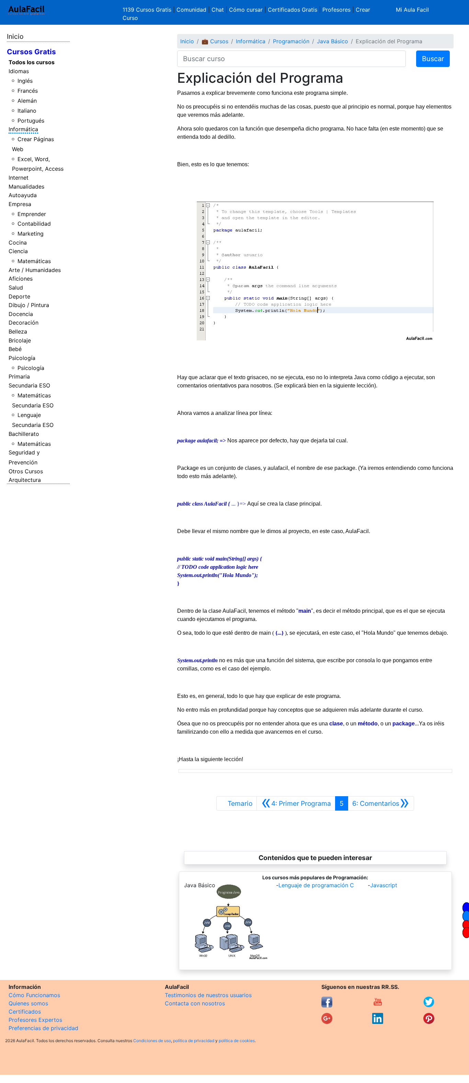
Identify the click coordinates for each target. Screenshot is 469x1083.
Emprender (32, 214)
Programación (291, 41)
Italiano (27, 110)
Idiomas (19, 71)
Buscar (433, 59)
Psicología (22, 357)
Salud (16, 287)
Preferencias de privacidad (43, 1028)
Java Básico (332, 41)
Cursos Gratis (31, 51)
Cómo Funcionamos (34, 995)
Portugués (31, 120)
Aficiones (21, 278)
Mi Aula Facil (412, 9)
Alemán (27, 100)
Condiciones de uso (152, 1040)
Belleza (18, 331)
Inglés (25, 80)
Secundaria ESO (29, 385)
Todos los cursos (32, 62)
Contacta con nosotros (195, 1003)
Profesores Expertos (35, 1019)
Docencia (21, 314)
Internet (18, 177)
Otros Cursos (26, 471)
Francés (28, 90)
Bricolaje (20, 340)
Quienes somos (28, 1003)
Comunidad (191, 9)
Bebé (15, 349)
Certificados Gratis (292, 9)
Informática (23, 129)
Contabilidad (34, 223)
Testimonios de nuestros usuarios (208, 995)
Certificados (25, 1011)
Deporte (19, 296)
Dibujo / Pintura (29, 305)
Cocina (18, 242)
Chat (217, 9)
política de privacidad (193, 1040)
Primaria (19, 376)
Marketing (31, 233)
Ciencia (18, 251)
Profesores (336, 9)
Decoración (23, 322)
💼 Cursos (215, 41)
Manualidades (26, 186)
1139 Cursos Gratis (148, 9)
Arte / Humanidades (35, 270)
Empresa (20, 204)
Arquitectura (25, 479)
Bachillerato (24, 433)
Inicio (15, 36)
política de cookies (237, 1040)
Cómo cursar (246, 9)
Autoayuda (23, 195)
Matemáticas (34, 261)
